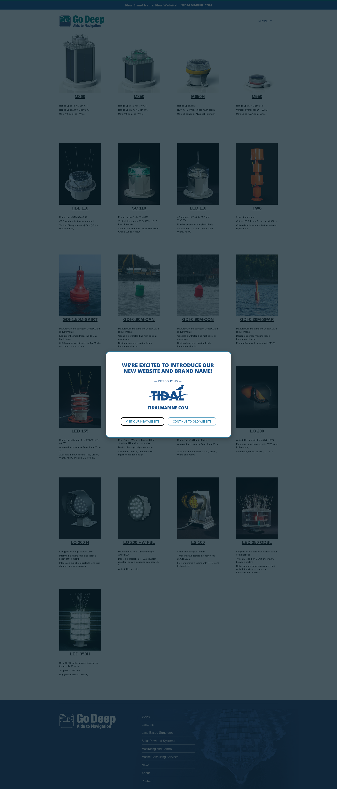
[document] (168, 394)
